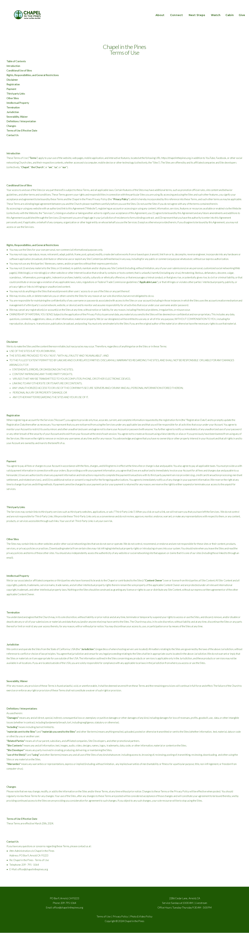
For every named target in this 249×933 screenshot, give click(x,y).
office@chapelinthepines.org (68, 907)
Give (242, 15)
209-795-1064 (68, 902)
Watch (216, 15)
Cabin (230, 15)
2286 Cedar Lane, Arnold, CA (184, 898)
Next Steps (197, 15)
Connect (177, 15)
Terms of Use (104, 916)
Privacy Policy (120, 916)
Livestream (201, 902)
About (160, 15)
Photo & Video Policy (141, 916)
